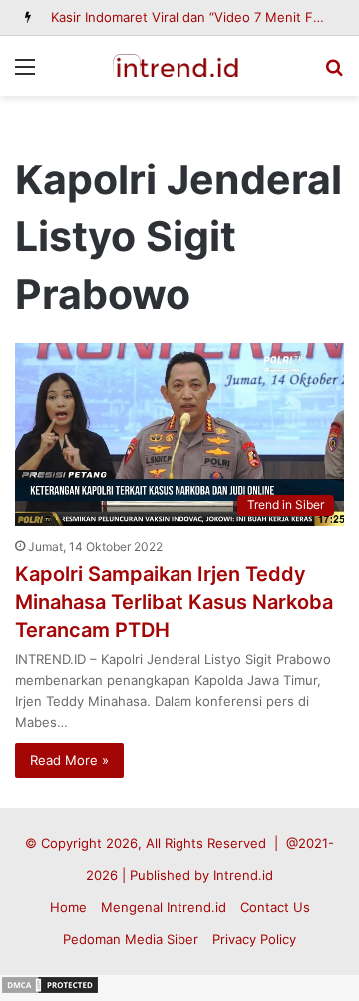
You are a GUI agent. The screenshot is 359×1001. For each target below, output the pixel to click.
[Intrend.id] (179, 66)
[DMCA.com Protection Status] (50, 990)
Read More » (69, 760)
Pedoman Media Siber (130, 939)
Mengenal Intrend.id (163, 907)
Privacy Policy (254, 939)
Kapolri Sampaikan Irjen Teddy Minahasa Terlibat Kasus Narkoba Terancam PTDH (174, 602)
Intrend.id (243, 875)
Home (68, 907)
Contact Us (275, 907)
